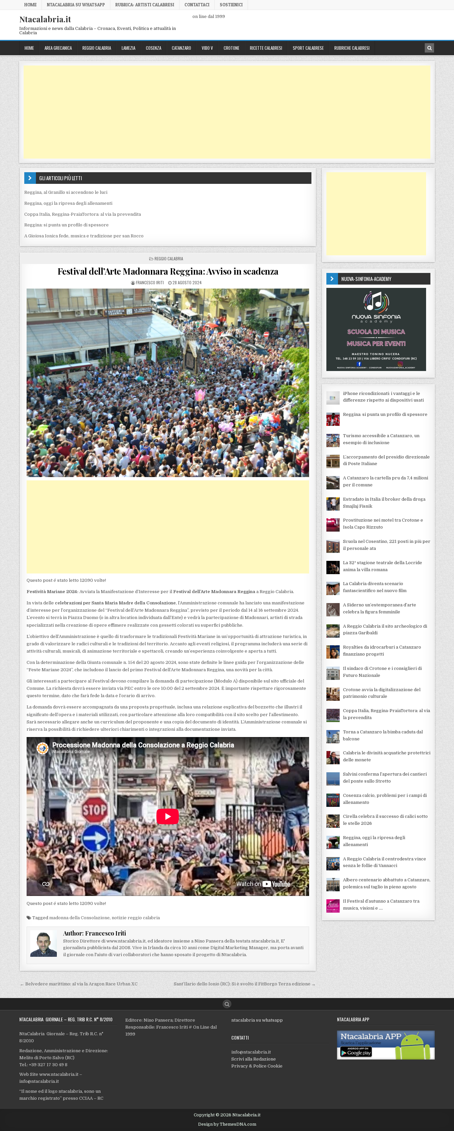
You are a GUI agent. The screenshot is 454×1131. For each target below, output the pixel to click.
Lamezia (128, 48)
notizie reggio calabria (136, 917)
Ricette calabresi (266, 48)
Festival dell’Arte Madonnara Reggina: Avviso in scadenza (168, 271)
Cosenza (153, 48)
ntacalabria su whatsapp (257, 1020)
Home (30, 4)
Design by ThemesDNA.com (227, 1124)
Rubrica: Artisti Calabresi (144, 4)
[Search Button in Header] (429, 48)
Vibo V (207, 48)
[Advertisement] (223, 112)
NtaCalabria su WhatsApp (76, 4)
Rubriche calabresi (352, 48)
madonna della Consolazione (79, 917)
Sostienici (231, 4)
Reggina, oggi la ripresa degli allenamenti (68, 203)
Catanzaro (181, 48)
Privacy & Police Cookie (257, 1066)
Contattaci (196, 4)
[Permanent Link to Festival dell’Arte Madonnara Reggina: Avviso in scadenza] (168, 383)
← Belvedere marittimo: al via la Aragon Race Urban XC (79, 983)
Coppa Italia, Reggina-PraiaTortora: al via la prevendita (82, 214)
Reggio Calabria (96, 48)
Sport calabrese (308, 48)
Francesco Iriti (150, 282)
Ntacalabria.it (45, 19)
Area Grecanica (58, 48)
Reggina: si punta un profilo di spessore (66, 224)
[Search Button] (227, 1004)
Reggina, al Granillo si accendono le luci (65, 192)
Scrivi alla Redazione (253, 1059)
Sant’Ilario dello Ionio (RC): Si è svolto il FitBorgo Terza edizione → (245, 983)
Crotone (231, 48)
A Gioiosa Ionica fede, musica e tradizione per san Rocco (84, 235)
